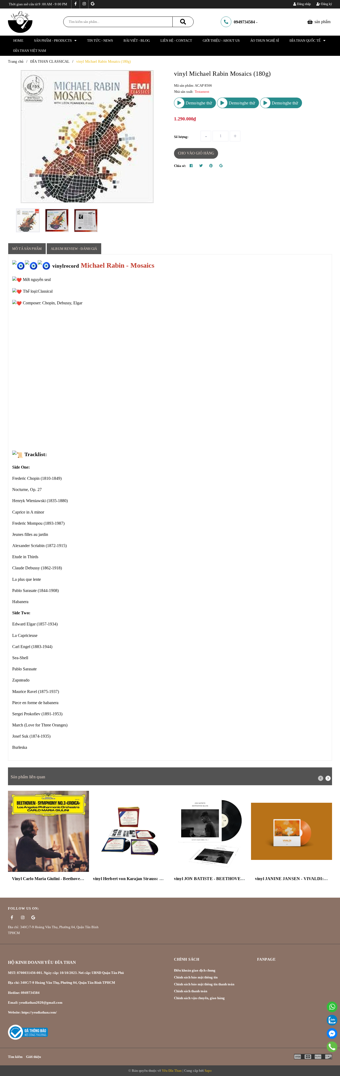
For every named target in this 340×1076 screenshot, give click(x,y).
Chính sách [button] (186, 959)
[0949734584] (332, 1046)
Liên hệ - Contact (176, 41)
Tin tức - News (100, 41)
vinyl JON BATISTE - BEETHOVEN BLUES (217, 878)
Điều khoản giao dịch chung (194, 970)
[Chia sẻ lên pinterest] (211, 166)
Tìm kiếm (15, 1057)
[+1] (221, 166)
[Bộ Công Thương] (28, 1032)
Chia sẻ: (180, 166)
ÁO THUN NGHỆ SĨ (264, 41)
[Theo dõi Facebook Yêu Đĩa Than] (75, 4)
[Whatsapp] (332, 1007)
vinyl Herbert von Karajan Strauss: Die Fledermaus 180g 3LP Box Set (157, 878)
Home (18, 41)
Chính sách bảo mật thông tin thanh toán (204, 984)
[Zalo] (332, 1020)
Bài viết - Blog (137, 41)
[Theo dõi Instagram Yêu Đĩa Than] (84, 4)
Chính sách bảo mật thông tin (196, 977)
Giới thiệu (33, 1057)
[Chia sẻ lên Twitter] (201, 166)
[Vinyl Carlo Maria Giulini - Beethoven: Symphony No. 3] (48, 831)
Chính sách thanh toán (190, 991)
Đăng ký (326, 4)
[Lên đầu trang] (332, 1058)
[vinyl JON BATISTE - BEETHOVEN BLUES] (210, 831)
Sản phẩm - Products (53, 41)
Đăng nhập (303, 4)
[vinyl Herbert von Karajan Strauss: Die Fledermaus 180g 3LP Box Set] (129, 831)
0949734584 (244, 22)
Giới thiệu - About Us (221, 41)
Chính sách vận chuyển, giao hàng (199, 998)
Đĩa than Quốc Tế (305, 41)
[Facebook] (332, 1033)
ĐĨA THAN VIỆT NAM (29, 51)
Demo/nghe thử (198, 103)
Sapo (208, 1071)
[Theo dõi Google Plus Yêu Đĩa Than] (92, 4)
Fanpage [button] (266, 959)
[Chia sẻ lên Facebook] (191, 166)
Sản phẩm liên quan (28, 777)
